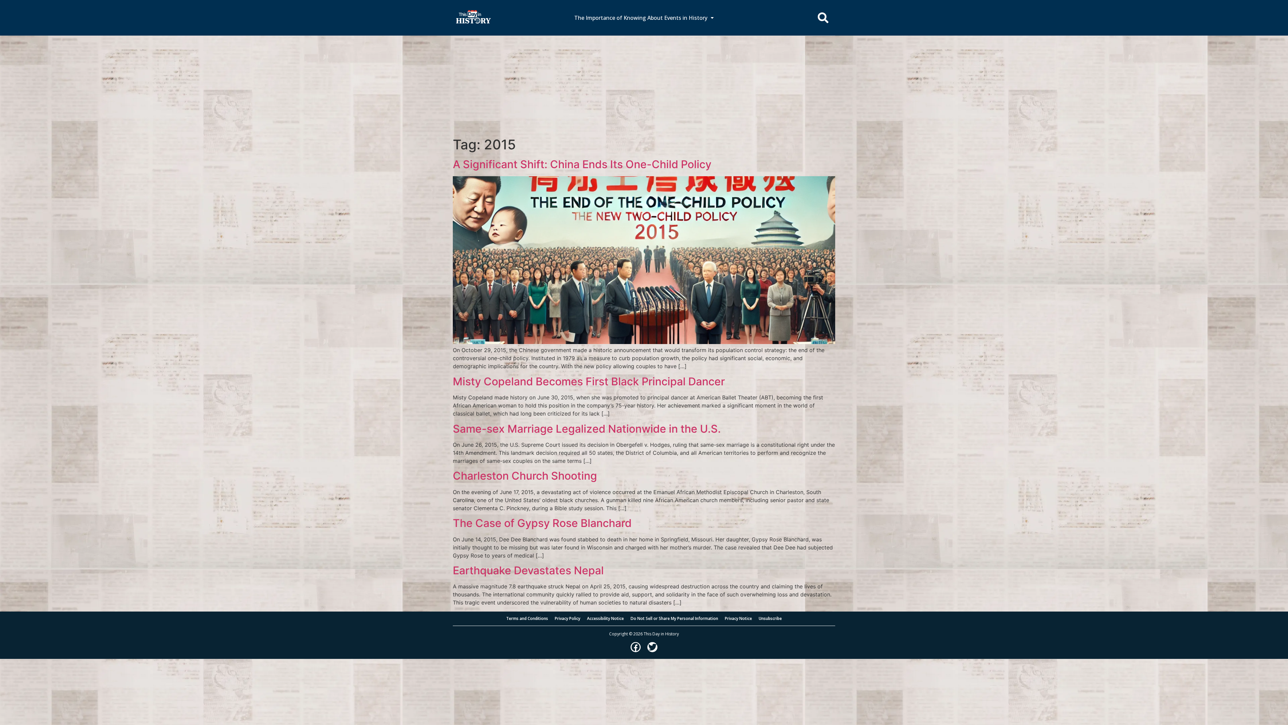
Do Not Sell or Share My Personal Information (674, 618)
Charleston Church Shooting (525, 475)
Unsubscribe (770, 618)
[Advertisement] (644, 86)
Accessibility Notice (605, 618)
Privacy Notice (738, 618)
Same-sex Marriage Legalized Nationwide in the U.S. (587, 428)
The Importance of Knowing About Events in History (640, 17)
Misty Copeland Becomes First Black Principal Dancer (589, 381)
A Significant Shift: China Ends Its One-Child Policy (582, 164)
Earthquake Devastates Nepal (528, 570)
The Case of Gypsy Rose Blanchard (542, 523)
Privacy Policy (567, 618)
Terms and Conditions (527, 618)
